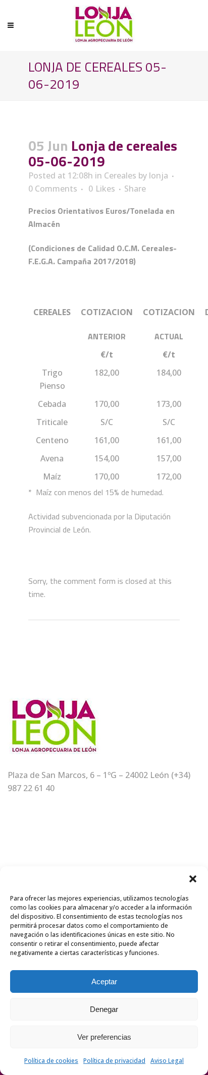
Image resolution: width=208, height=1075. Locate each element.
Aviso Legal (167, 1060)
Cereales (120, 175)
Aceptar (104, 981)
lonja (158, 175)
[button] (193, 879)
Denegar (104, 1009)
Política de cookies (51, 1060)
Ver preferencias (104, 1037)
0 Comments (52, 188)
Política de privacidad (114, 1060)
